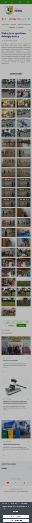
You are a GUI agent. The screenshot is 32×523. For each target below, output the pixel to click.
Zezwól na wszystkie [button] (16, 520)
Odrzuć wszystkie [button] (16, 516)
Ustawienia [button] (16, 511)
